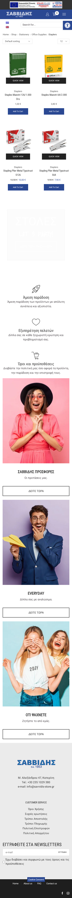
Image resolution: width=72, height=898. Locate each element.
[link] (67, 25)
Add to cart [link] (18, 111)
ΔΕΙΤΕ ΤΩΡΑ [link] (36, 491)
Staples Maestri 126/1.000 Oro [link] (18, 96)
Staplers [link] (18, 91)
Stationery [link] (24, 34)
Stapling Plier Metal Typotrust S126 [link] (18, 172)
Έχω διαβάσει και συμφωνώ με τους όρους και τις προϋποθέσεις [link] (37, 861)
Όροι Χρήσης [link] (36, 809)
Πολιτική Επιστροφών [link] (36, 828)
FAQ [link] (39, 883)
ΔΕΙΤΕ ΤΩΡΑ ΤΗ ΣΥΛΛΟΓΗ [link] (36, 246)
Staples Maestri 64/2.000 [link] (54, 94)
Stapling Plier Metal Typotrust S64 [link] (54, 172)
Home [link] (6, 34)
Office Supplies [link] (39, 34)
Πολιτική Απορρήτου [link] (36, 833)
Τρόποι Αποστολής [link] (36, 818)
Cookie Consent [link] (36, 879)
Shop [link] (13, 34)
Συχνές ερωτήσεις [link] (36, 814)
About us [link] (28, 883)
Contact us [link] (51, 883)
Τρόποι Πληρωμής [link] (36, 823)
